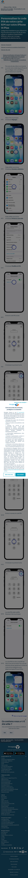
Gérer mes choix (9, 474)
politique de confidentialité (13, 469)
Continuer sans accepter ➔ (20, 402)
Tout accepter (20, 474)
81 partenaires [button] (20, 412)
